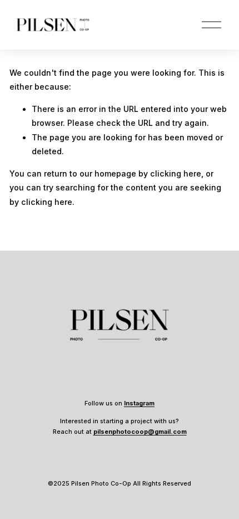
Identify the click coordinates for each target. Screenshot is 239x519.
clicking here (175, 173)
